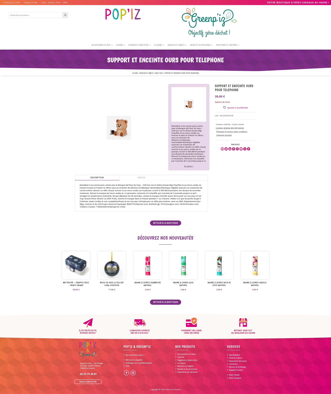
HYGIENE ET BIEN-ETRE (138, 45)
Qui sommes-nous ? (135, 355)
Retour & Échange (237, 367)
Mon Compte (235, 378)
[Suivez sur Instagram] (133, 372)
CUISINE (119, 45)
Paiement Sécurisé (238, 361)
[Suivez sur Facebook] (126, 372)
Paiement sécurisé (224, 135)
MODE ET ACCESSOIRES (200, 45)
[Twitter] (226, 148)
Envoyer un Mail (30, 2)
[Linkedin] (229, 148)
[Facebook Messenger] (241, 148)
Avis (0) (141, 177)
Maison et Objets (185, 366)
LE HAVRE (158, 45)
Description (97, 177)
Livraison (233, 364)
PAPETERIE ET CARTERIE (226, 45)
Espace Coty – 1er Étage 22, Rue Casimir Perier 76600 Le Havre (91, 365)
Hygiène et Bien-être (187, 360)
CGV (127, 366)
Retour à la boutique (165, 223)
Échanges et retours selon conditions (231, 131)
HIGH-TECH (159, 73)
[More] (248, 148)
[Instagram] (237, 148)
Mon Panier (234, 374)
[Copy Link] (244, 148)
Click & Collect (235, 358)
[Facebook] (222, 148)
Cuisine (180, 357)
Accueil (135, 73)
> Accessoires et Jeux (185, 354)
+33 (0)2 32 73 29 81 (12, 2)
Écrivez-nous (87, 332)
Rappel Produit (236, 370)
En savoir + (188, 166)
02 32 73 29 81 (88, 374)
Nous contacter (88, 381)
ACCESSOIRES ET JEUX (101, 45)
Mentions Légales (134, 359)
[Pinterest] (233, 148)
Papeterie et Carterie (187, 372)
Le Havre (181, 363)
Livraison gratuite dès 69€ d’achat (230, 128)
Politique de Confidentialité (139, 363)
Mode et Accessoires (187, 369)
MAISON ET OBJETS (176, 45)
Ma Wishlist (234, 355)
